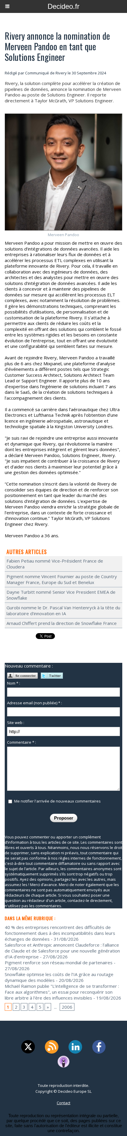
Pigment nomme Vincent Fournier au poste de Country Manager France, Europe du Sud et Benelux (61, 579)
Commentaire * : (21, 742)
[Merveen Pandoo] (63, 116)
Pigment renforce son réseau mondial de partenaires (59, 962)
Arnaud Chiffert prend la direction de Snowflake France (61, 623)
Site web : (15, 722)
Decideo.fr (63, 6)
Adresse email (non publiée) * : (34, 702)
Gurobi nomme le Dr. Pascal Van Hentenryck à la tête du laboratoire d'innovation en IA (63, 610)
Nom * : (13, 683)
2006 (67, 1007)
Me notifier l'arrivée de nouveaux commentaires (57, 801)
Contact (63, 1102)
